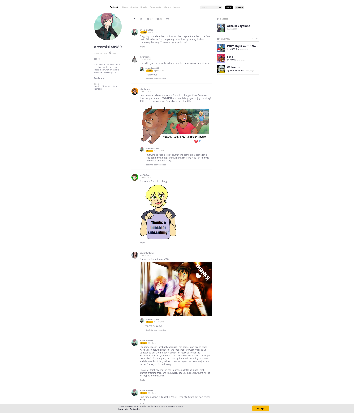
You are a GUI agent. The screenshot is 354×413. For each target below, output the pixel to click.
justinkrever (145, 57)
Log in (229, 7)
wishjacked (145, 89)
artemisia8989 (146, 30)
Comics (134, 7)
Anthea (233, 59)
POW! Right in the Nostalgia (246, 46)
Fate (230, 57)
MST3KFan (144, 175)
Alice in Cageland (238, 26)
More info (123, 409)
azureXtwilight (146, 253)
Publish (239, 7)
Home (125, 7)
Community (155, 7)
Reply (142, 46)
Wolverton (234, 67)
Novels (143, 7)
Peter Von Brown (237, 70)
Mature (167, 7)
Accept (261, 408)
